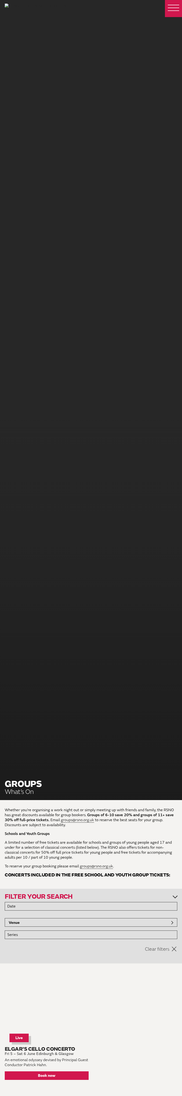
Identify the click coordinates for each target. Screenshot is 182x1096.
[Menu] (173, 8)
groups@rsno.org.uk (77, 820)
